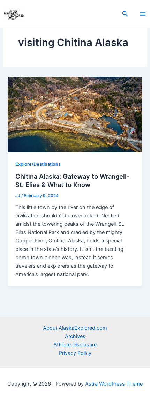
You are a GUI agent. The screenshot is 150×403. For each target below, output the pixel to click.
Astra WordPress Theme (114, 384)
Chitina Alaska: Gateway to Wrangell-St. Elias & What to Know (72, 180)
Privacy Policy (75, 353)
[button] (125, 13)
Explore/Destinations (38, 164)
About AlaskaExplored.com (75, 328)
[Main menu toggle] (142, 14)
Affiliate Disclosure (75, 345)
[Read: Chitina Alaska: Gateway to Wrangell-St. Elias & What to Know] (75, 114)
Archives (75, 336)
